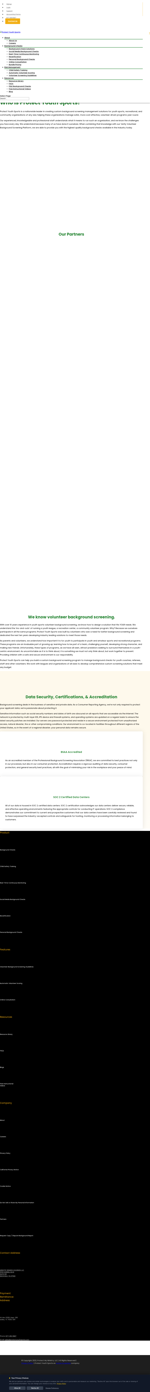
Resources (9, 78)
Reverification (15, 56)
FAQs (11, 83)
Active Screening (63, 1363)
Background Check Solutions (22, 49)
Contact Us (12, 21)
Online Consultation (18, 62)
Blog (11, 91)
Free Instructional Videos (20, 89)
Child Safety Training (18, 70)
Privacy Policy (27, 1363)
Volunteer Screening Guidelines (23, 75)
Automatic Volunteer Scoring (22, 73)
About (7, 37)
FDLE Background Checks (20, 86)
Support (9, 11)
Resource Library (16, 81)
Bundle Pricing (15, 64)
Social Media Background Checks (24, 51)
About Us (13, 40)
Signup (9, 4)
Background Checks (13, 46)
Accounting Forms (13, 14)
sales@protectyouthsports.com (17, 1340)
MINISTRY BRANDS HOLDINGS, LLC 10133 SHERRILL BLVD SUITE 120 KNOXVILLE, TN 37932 (12, 1273)
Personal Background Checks (22, 59)
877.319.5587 (11, 18)
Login (8, 7)
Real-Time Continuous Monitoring (24, 54)
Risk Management (12, 67)
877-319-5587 (11, 1336)
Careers (12, 43)
